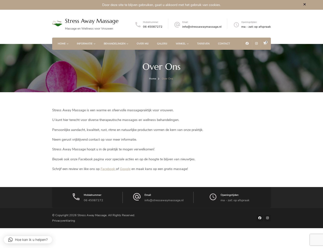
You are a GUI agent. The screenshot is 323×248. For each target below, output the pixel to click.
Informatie (85, 43)
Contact (224, 43)
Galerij (162, 43)
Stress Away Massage (92, 20)
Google (125, 169)
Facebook (108, 169)
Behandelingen (114, 43)
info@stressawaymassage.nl (202, 27)
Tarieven (203, 43)
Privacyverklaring (63, 221)
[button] (28, 240)
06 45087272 (152, 27)
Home (62, 43)
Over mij (143, 43)
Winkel (181, 43)
